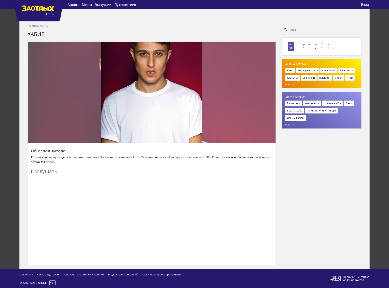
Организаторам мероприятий (161, 274)
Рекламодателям (48, 274)
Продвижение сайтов (356, 276)
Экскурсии (103, 4)
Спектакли (308, 77)
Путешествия (125, 4)
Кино (290, 70)
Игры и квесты (295, 118)
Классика (292, 77)
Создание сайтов (353, 280)
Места (87, 4)
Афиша (73, 4)
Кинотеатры (312, 103)
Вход (365, 4)
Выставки (324, 77)
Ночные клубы (332, 103)
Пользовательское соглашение (83, 274)
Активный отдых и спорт (321, 110)
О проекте (26, 274)
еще (288, 84)
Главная (33, 26)
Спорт (338, 77)
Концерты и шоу (308, 70)
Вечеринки (346, 70)
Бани (349, 103)
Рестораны (293, 103)
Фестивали (328, 70)
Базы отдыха (294, 110)
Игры (350, 77)
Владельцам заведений (123, 274)
